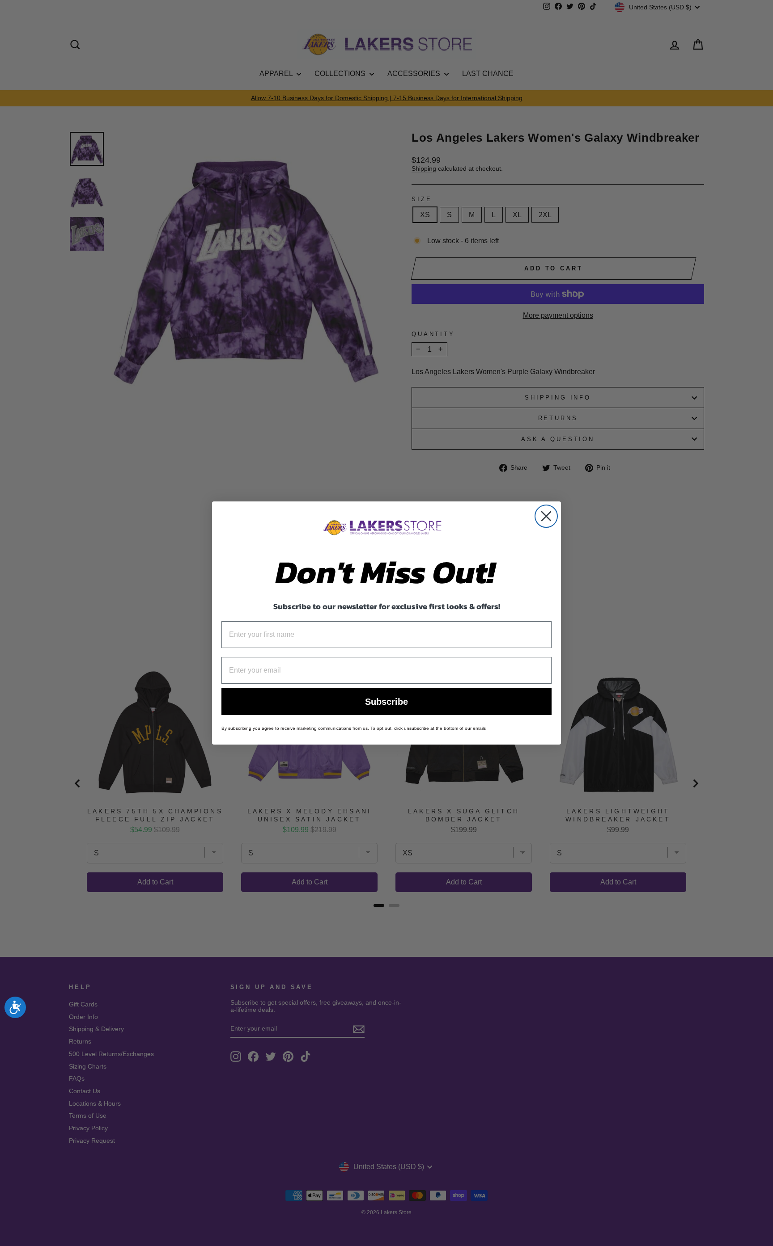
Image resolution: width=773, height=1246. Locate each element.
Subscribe (386, 702)
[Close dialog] (546, 516)
